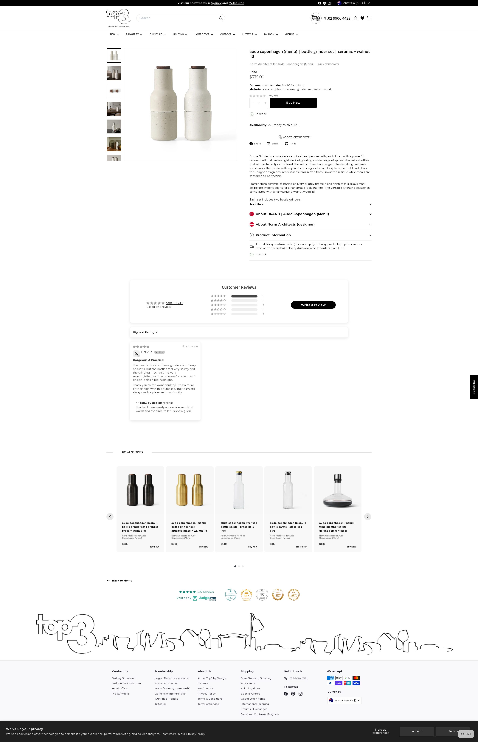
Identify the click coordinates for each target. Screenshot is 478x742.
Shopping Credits (166, 683)
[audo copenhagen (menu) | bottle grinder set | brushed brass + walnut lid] (190, 490)
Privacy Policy (206, 693)
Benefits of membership (170, 693)
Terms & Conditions (210, 698)
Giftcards (160, 703)
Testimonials (205, 688)
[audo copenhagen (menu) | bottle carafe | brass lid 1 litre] (239, 490)
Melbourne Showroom (126, 683)
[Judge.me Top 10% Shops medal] (278, 595)
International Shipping (255, 703)
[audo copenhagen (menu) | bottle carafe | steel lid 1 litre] (288, 490)
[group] (140, 509)
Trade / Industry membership (173, 688)
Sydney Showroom (124, 678)
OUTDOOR (226, 34)
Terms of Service (208, 703)
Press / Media (120, 693)
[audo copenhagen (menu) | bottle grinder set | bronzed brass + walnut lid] (140, 490)
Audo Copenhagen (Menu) (295, 64)
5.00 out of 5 (174, 303)
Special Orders (250, 693)
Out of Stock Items (253, 698)
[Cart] (369, 18)
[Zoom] (180, 104)
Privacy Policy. (196, 734)
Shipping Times (250, 688)
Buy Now (293, 102)
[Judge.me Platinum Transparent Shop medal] (231, 595)
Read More (256, 204)
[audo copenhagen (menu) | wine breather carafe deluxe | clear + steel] (337, 490)
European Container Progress (260, 714)
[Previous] (110, 516)
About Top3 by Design (212, 678)
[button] (258, 96)
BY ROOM (269, 34)
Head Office (120, 688)
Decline (453, 731)
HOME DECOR (202, 34)
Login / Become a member (172, 678)
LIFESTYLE (248, 34)
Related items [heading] (132, 452)
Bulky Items (248, 683)
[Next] (367, 516)
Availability (274, 125)
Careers (203, 683)
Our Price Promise (166, 698)
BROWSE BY (132, 34)
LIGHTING (178, 34)
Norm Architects (261, 64)
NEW (113, 34)
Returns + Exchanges (254, 708)
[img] (141, 346)
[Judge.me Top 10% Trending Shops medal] (294, 595)
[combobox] (180, 18)
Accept (417, 731)
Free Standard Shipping (256, 678)
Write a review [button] (313, 305)
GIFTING (290, 34)
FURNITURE (156, 34)
